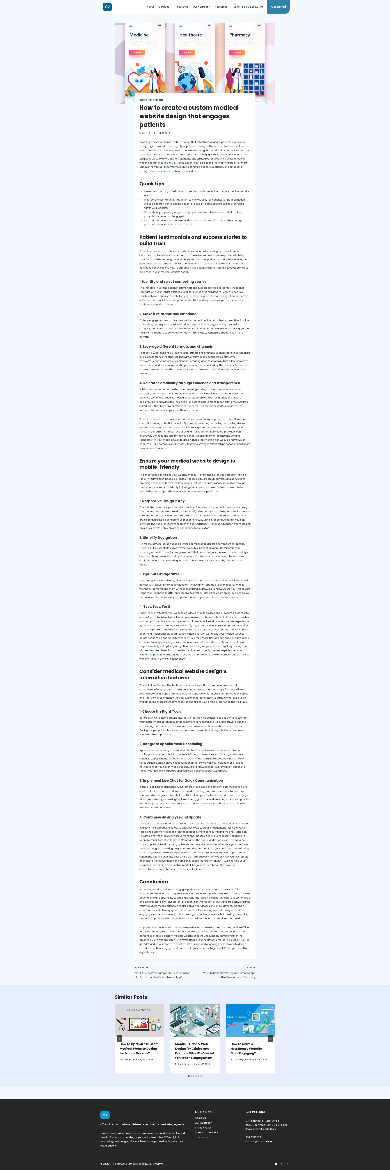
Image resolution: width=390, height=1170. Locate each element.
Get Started (278, 7)
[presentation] (139, 1020)
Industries (182, 7)
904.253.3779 (253, 1137)
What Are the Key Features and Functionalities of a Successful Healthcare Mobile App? (162, 972)
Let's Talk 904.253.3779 (248, 7)
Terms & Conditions (206, 1132)
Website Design (151, 100)
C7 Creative (156, 1164)
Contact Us (202, 1137)
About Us (200, 1118)
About (150, 7)
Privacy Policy (203, 1127)
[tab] (189, 1076)
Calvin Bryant (148, 133)
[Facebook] (275, 1163)
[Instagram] (287, 1163)
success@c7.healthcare (259, 1141)
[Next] (270, 1038)
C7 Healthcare (151, 931)
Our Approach (201, 7)
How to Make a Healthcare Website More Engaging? (246, 1048)
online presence (155, 654)
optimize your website (172, 167)
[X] (281, 1163)
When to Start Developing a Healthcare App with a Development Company (228, 972)
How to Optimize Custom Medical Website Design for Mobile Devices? (139, 1048)
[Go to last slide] (119, 1038)
